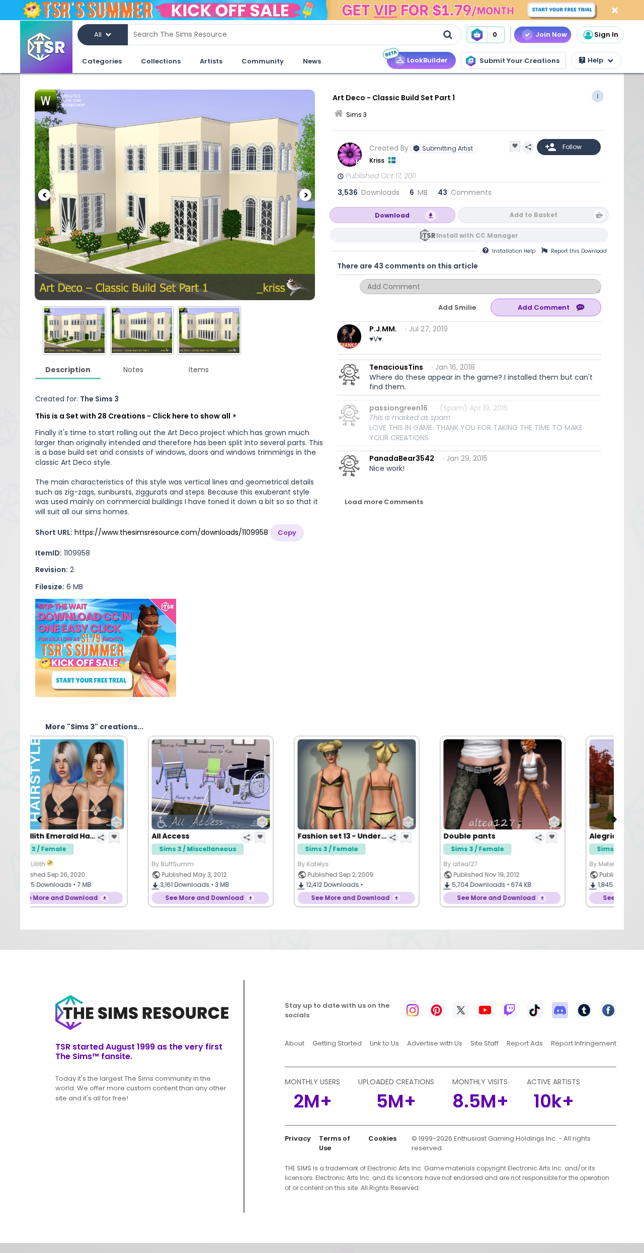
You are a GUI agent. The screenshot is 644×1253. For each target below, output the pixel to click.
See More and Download (101, 897)
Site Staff (484, 1043)
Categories (102, 61)
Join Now (551, 34)
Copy (287, 532)
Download (392, 215)
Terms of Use (334, 1143)
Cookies (382, 1138)
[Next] (305, 195)
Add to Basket (533, 215)
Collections (161, 61)
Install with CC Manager (477, 235)
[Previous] (44, 195)
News (312, 61)
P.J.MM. (383, 329)
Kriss (377, 160)
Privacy (298, 1138)
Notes (133, 370)
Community (263, 61)
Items (199, 370)
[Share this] (528, 147)
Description (68, 370)
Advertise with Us (434, 1043)
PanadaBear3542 (401, 458)
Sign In (606, 34)
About (294, 1043)
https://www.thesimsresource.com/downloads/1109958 (171, 532)
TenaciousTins (396, 367)
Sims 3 (356, 114)
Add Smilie (457, 307)
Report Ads (525, 1043)
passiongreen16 (398, 408)
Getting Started (337, 1043)
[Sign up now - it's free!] (105, 648)
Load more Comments (384, 502)
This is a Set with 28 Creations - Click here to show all (132, 416)
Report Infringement (583, 1043)
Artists (211, 61)
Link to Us (384, 1043)
